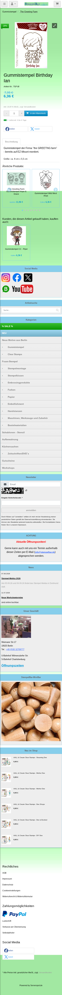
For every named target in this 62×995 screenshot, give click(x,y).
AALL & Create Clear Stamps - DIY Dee (28, 835)
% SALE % (7, 326)
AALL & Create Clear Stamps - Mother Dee (29, 773)
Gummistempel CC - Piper (16, 249)
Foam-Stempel (10, 361)
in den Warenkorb (38, 113)
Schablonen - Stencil (13, 432)
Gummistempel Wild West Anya (46, 194)
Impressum (7, 879)
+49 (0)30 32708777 (15, 649)
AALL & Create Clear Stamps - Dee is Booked (30, 820)
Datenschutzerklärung (33, 519)
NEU (4, 333)
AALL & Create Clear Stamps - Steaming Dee (30, 757)
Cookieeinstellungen (11, 890)
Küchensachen (10, 446)
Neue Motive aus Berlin (14, 340)
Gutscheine (8, 460)
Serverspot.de (36, 985)
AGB (4, 873)
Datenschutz (7, 885)
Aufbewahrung (10, 439)
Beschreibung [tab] (11, 142)
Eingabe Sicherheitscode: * (12, 498)
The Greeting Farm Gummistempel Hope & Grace (16, 191)
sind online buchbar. (10, 602)
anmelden (31, 510)
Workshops (8, 468)
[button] (15, 129)
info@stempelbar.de (45, 552)
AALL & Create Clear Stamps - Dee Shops (29, 804)
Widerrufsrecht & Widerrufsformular (17, 896)
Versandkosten (30, 107)
